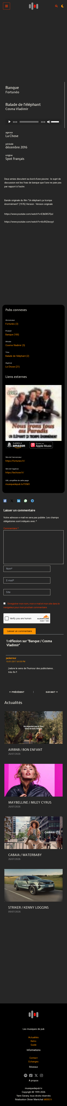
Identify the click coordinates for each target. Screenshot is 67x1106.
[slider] (55, 121)
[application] (33, 122)
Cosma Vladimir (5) (15, 345)
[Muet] (48, 121)
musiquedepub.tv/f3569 (17, 484)
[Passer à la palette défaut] (62, 6)
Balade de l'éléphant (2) (17, 356)
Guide (33, 1044)
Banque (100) (12, 334)
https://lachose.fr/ (14, 472)
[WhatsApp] (25, 500)
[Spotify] (25, 1075)
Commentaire (11, 528)
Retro (33, 1041)
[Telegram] (32, 500)
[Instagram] (41, 1075)
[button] (56, 6)
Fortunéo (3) (11, 323)
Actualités (33, 1037)
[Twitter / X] (11, 500)
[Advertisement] (33, 47)
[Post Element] (33, 735)
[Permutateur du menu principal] (6, 6)
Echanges (33, 1061)
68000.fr (48, 1099)
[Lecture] (9, 121)
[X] (36, 1075)
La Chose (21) (12, 366)
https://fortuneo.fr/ (15, 461)
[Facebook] (5, 500)
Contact (33, 1057)
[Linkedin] (18, 500)
